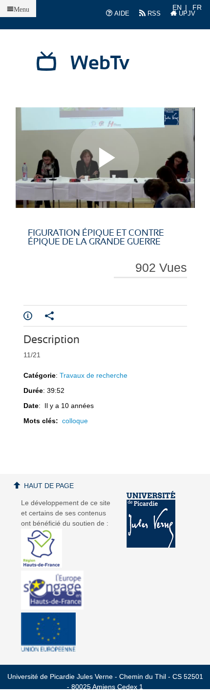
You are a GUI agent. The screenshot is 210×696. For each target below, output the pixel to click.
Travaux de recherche (93, 375)
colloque (75, 421)
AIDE (120, 13)
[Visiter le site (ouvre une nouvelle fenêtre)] (45, 565)
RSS (153, 13)
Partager (55, 316)
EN (177, 7)
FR (197, 7)
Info (34, 316)
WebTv (99, 63)
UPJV (186, 13)
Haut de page (49, 486)
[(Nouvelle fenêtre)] (150, 519)
